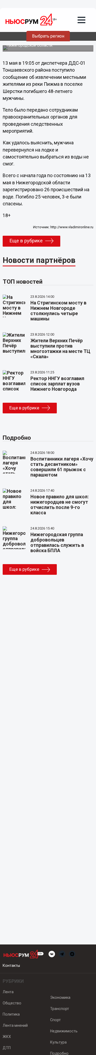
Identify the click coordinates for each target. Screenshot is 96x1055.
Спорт (55, 1020)
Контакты (11, 965)
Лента (8, 992)
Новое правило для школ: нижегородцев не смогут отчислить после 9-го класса (59, 504)
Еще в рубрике (26, 241)
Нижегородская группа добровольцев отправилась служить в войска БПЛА (57, 542)
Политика (11, 1014)
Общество (12, 1003)
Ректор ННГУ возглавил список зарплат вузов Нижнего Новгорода (57, 384)
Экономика (60, 997)
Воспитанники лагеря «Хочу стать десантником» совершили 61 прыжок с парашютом (61, 467)
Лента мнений (15, 1025)
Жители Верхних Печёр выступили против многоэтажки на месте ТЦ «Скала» (60, 348)
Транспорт (59, 1009)
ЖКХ (7, 1036)
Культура (58, 1042)
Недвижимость (64, 1031)
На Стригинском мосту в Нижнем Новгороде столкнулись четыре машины (58, 310)
